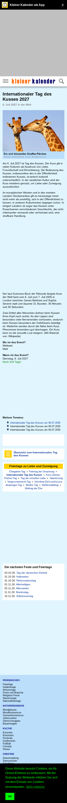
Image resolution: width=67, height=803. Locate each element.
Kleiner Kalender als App (27, 4)
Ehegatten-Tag (17, 471)
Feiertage (8, 684)
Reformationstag (26, 580)
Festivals (8, 738)
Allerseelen (22, 588)
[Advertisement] (33, 43)
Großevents (9, 740)
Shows (6, 749)
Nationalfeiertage (12, 701)
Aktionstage (9, 689)
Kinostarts (8, 735)
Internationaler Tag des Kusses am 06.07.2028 (35, 422)
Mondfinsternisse (12, 712)
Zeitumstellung (11, 758)
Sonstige (8, 754)
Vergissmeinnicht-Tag (19, 481)
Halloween (22, 576)
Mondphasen (10, 709)
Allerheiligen (23, 584)
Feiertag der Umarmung (41, 471)
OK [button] (10, 796)
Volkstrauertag (24, 596)
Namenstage (9, 698)
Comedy (7, 746)
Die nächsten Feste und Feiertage (28, 567)
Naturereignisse (13, 705)
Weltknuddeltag (50, 485)
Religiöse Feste (11, 695)
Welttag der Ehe (33, 488)
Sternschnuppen (11, 720)
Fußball (7, 743)
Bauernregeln (10, 723)
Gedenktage (9, 687)
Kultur (7, 728)
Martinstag (22, 592)
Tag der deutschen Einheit (31, 572)
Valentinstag (56, 478)
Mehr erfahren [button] (35, 786)
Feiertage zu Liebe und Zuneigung (33, 466)
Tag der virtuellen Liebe (33, 478)
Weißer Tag (32, 485)
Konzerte (7, 732)
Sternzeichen (10, 760)
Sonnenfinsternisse (13, 715)
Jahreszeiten (10, 718)
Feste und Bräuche (13, 692)
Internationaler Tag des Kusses (24, 474)
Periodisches (11, 680)
